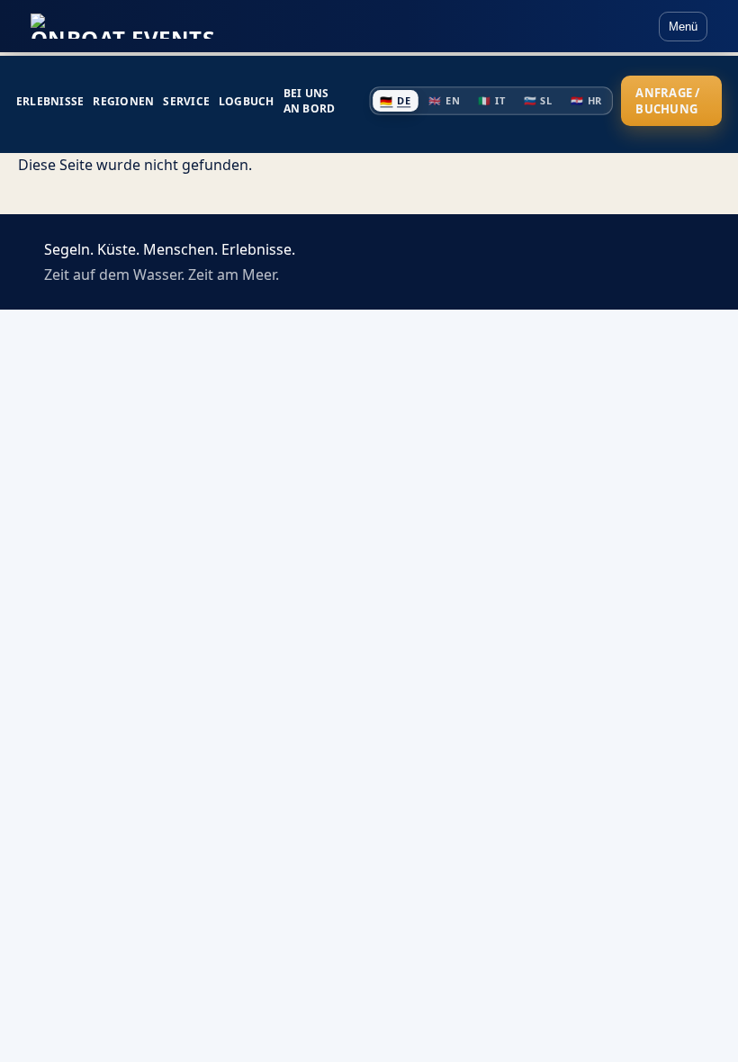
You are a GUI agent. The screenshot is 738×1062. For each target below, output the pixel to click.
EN (444, 101)
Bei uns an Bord (310, 101)
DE (395, 101)
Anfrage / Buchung (667, 101)
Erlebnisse (50, 101)
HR (586, 101)
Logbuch (246, 101)
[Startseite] (122, 26)
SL (537, 101)
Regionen (123, 101)
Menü (683, 26)
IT (491, 101)
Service (186, 101)
